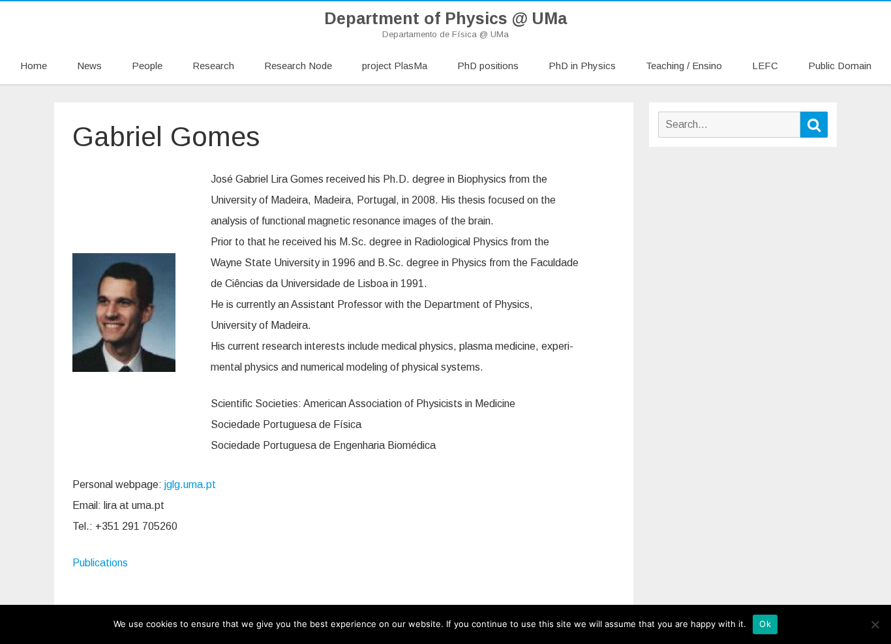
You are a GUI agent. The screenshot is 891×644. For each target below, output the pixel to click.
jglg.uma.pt (190, 484)
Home (33, 65)
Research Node (298, 65)
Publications (100, 562)
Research (213, 65)
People (147, 65)
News (89, 65)
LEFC (765, 65)
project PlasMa (394, 65)
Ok (765, 624)
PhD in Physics (582, 65)
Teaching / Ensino (684, 65)
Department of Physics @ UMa (445, 18)
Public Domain (839, 65)
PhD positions (488, 65)
